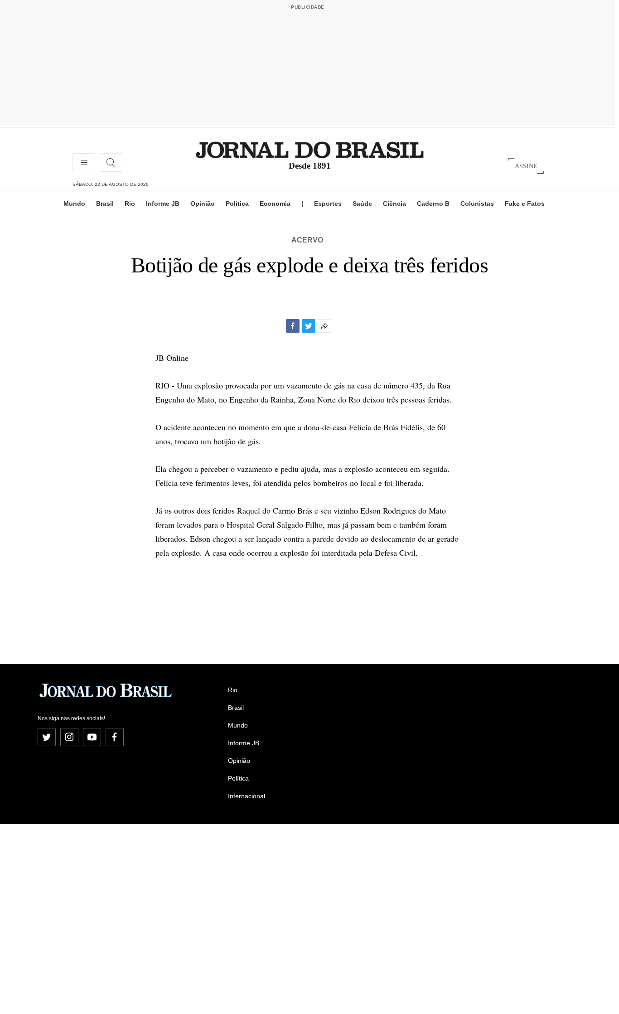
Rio (130, 203)
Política (237, 203)
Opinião (202, 203)
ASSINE (526, 165)
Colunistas (477, 203)
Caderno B (433, 203)
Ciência (394, 203)
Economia (275, 203)
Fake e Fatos (525, 203)
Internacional (246, 796)
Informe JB (162, 203)
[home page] (309, 149)
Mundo (74, 203)
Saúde (362, 203)
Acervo (307, 240)
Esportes (328, 203)
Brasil (105, 203)
